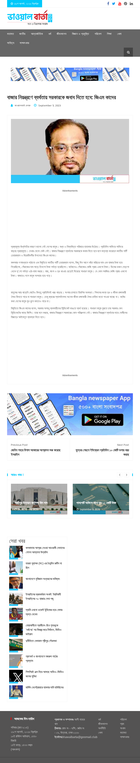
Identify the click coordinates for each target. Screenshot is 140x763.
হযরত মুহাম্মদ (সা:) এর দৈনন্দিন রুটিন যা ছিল (44, 565)
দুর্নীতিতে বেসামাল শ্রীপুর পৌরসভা (41, 640)
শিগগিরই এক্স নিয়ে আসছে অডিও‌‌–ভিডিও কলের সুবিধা (45, 674)
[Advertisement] (70, 218)
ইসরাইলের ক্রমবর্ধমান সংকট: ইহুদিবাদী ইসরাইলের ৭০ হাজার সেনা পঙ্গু (43, 596)
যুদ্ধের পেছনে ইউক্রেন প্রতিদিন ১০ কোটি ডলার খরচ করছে (102, 450)
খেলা (119, 33)
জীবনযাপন (62, 33)
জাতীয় (22, 33)
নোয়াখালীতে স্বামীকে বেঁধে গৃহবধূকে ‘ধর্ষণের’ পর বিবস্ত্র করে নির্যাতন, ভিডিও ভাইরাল (43, 630)
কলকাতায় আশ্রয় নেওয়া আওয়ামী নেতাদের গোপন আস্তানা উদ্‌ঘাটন (45, 550)
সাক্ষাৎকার (24, 43)
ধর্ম (49, 33)
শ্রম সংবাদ (122, 726)
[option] (39, 499)
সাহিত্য (10, 43)
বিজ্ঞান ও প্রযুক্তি (80, 33)
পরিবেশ (98, 33)
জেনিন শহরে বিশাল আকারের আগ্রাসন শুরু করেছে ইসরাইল (36, 450)
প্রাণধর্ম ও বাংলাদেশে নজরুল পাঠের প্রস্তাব (42, 658)
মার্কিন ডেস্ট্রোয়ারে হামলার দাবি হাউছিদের (44, 687)
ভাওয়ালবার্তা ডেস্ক (22, 105)
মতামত (10, 33)
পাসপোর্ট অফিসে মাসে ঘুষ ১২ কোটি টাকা (96, 503)
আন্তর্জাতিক (37, 33)
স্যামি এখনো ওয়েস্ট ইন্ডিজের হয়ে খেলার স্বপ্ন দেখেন (44, 612)
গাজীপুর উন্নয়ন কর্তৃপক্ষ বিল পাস (31, 503)
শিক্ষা (109, 33)
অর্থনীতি (102, 728)
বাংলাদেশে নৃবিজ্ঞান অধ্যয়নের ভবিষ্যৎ (43, 578)
